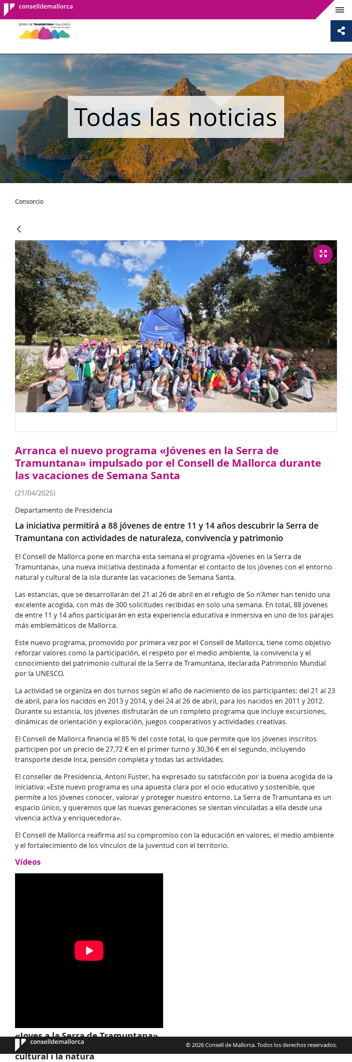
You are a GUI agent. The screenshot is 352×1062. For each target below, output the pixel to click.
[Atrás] (19, 229)
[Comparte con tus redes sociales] (341, 31)
